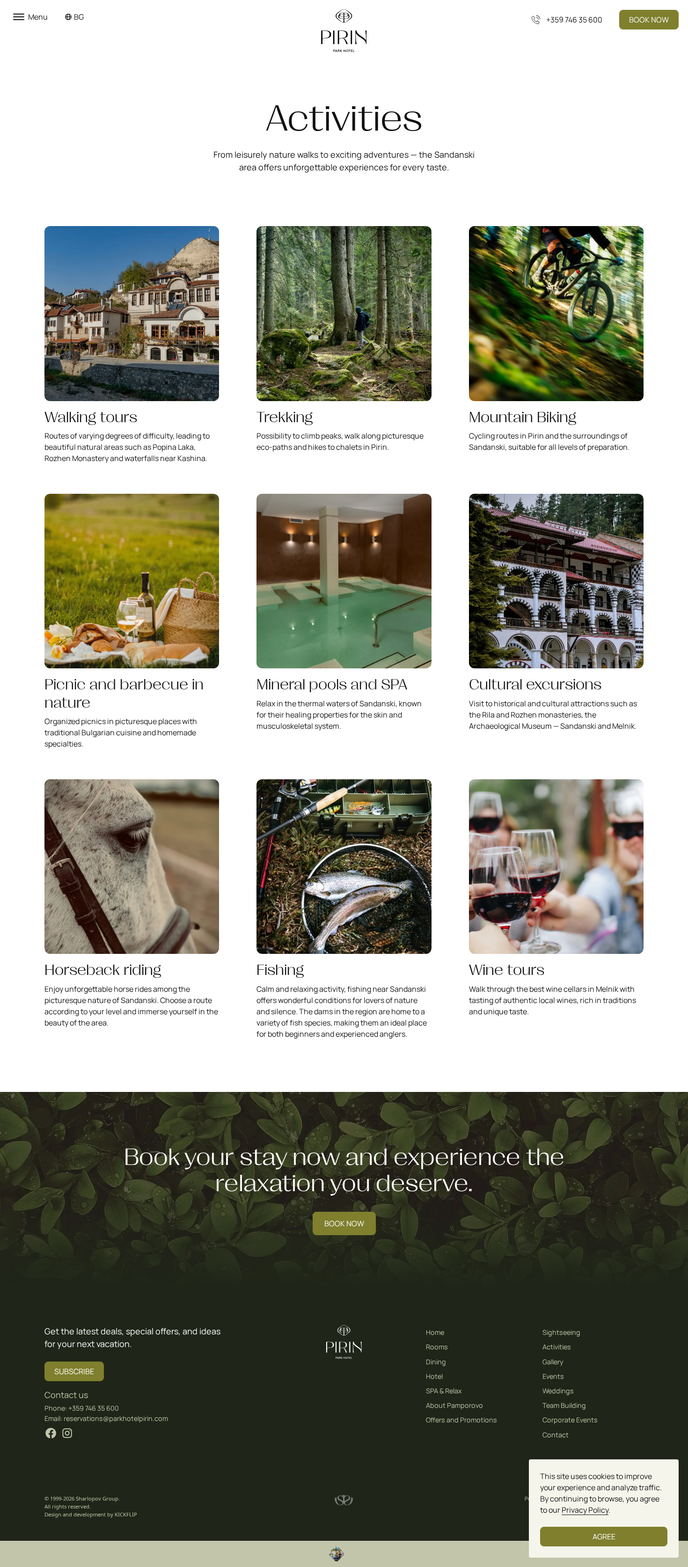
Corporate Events (570, 1419)
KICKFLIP (126, 1514)
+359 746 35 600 (93, 1408)
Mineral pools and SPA (331, 684)
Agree (604, 1536)
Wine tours (506, 970)
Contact (555, 1434)
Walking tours (90, 417)
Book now (649, 20)
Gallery (553, 1361)
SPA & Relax (444, 1390)
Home (435, 1332)
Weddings (558, 1390)
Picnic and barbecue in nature (124, 693)
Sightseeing (561, 1332)
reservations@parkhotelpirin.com (116, 1418)
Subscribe (74, 1371)
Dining (436, 1361)
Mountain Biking (522, 417)
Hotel (434, 1376)
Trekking (284, 417)
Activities (556, 1346)
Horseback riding (102, 970)
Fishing (280, 970)
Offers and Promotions (461, 1419)
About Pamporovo (454, 1405)
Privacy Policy (585, 1510)
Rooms (437, 1346)
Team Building (564, 1405)
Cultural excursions (535, 684)
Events (553, 1376)
